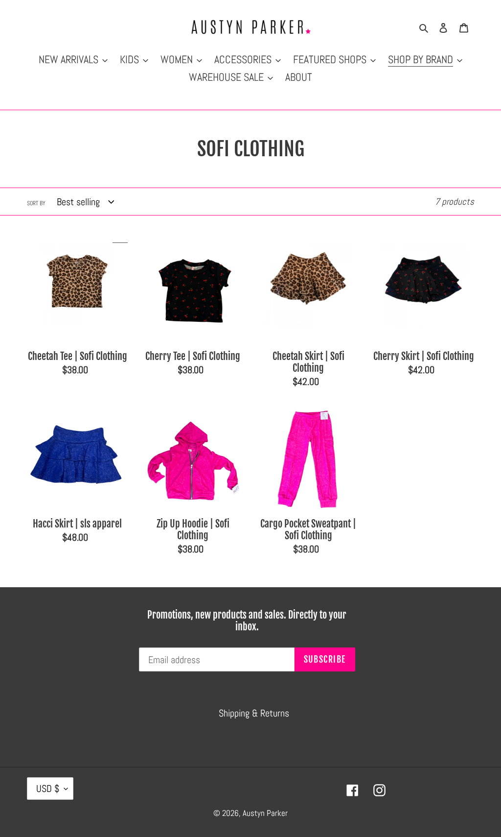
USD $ (47, 788)
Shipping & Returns (254, 713)
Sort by (36, 203)
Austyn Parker (265, 813)
